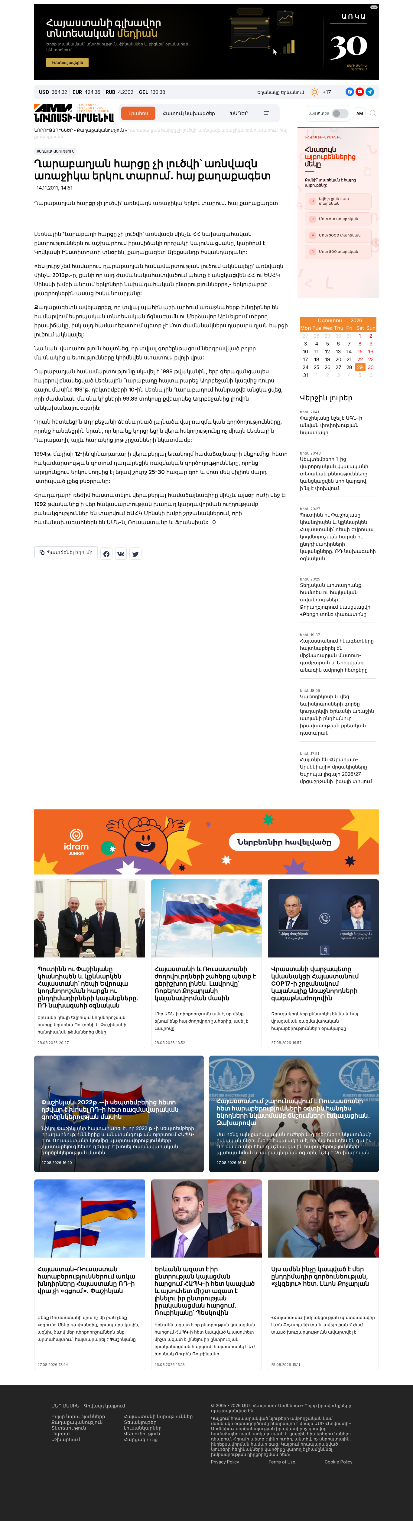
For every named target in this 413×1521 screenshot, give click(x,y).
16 (370, 352)
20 (338, 359)
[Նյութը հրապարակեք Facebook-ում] (106, 553)
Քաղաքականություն (55, 151)
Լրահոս (138, 113)
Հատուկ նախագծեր (189, 113)
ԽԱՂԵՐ (238, 113)
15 (360, 352)
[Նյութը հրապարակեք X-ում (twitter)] (135, 553)
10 (305, 352)
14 (349, 352)
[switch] (340, 113)
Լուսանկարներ (143, 1428)
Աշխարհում (65, 1439)
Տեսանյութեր (140, 1422)
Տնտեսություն (68, 1428)
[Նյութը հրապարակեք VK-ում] (121, 553)
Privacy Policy (225, 1461)
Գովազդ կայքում (104, 1406)
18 (316, 359)
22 (360, 359)
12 (327, 352)
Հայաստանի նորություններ (158, 1416)
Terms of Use (281, 1461)
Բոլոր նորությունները (78, 1416)
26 (327, 367)
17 (305, 359)
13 (338, 352)
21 (349, 359)
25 (316, 367)
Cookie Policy (339, 1461)
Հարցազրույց (141, 1439)
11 (316, 352)
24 (306, 367)
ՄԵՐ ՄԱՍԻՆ (65, 1406)
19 (327, 359)
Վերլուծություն (142, 1434)
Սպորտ (60, 1434)
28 (349, 367)
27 (338, 367)
